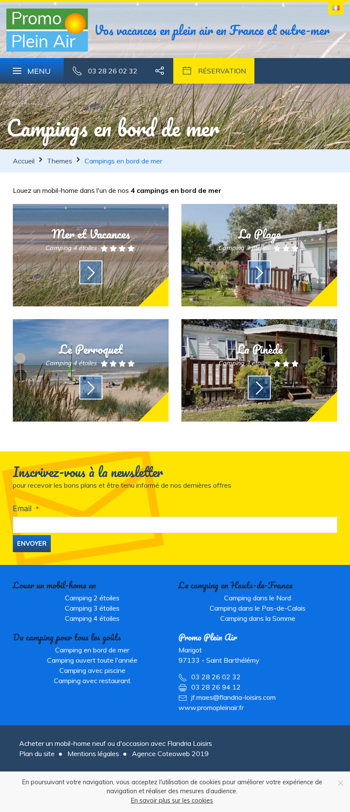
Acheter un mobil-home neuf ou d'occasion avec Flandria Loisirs (115, 743)
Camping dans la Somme (257, 618)
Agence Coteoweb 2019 (170, 753)
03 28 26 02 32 (216, 676)
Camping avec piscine (92, 670)
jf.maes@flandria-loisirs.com (233, 697)
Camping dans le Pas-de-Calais (258, 608)
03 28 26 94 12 (216, 687)
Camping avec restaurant (92, 680)
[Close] (341, 783)
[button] (32, 71)
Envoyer (32, 543)
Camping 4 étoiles (92, 618)
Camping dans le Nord (257, 598)
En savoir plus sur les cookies (172, 800)
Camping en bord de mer (92, 650)
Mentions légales (93, 753)
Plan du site (37, 753)
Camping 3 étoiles (92, 608)
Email (22, 508)
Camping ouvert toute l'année (92, 660)
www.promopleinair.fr (211, 707)
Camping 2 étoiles (92, 598)
